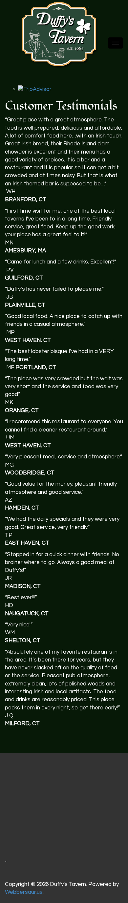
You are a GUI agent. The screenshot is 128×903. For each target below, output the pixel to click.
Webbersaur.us (24, 892)
